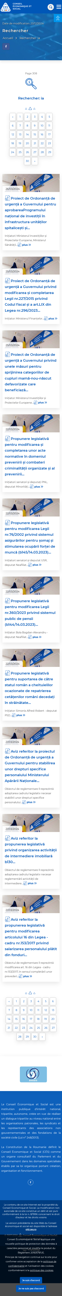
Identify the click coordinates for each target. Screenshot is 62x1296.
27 (34, 152)
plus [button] (25, 244)
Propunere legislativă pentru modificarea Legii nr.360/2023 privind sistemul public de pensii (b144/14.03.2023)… (30, 613)
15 (35, 134)
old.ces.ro (31, 1229)
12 (13, 134)
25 (20, 152)
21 (35, 143)
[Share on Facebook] (6, 46)
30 (27, 161)
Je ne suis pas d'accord (31, 1288)
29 (49, 152)
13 (20, 134)
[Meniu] (58, 7)
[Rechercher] (51, 7)
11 (49, 125)
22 (42, 143)
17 (49, 134)
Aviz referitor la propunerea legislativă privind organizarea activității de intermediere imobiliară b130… (31, 850)
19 (20, 143)
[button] (58, 18)
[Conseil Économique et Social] (5, 6)
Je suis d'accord (31, 1280)
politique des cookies (41, 1270)
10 (42, 125)
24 (12, 152)
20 (27, 143)
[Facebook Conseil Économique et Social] (30, 1182)
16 (42, 134)
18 (12, 143)
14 (27, 134)
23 (49, 143)
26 (27, 152)
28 (42, 152)
